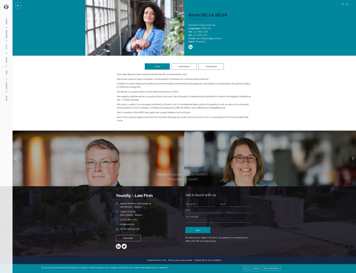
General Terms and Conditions (208, 260)
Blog (6, 98)
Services (6, 34)
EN (352, 4)
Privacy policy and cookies (180, 260)
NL (347, 4)
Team (6, 47)
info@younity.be (127, 224)
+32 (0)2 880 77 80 (128, 220)
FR (343, 4)
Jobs (6, 72)
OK (245, 268)
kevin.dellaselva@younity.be (209, 38)
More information (271, 268)
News (6, 60)
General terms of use (156, 260)
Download (200, 42)
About (6, 21)
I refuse (255, 268)
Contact (6, 85)
